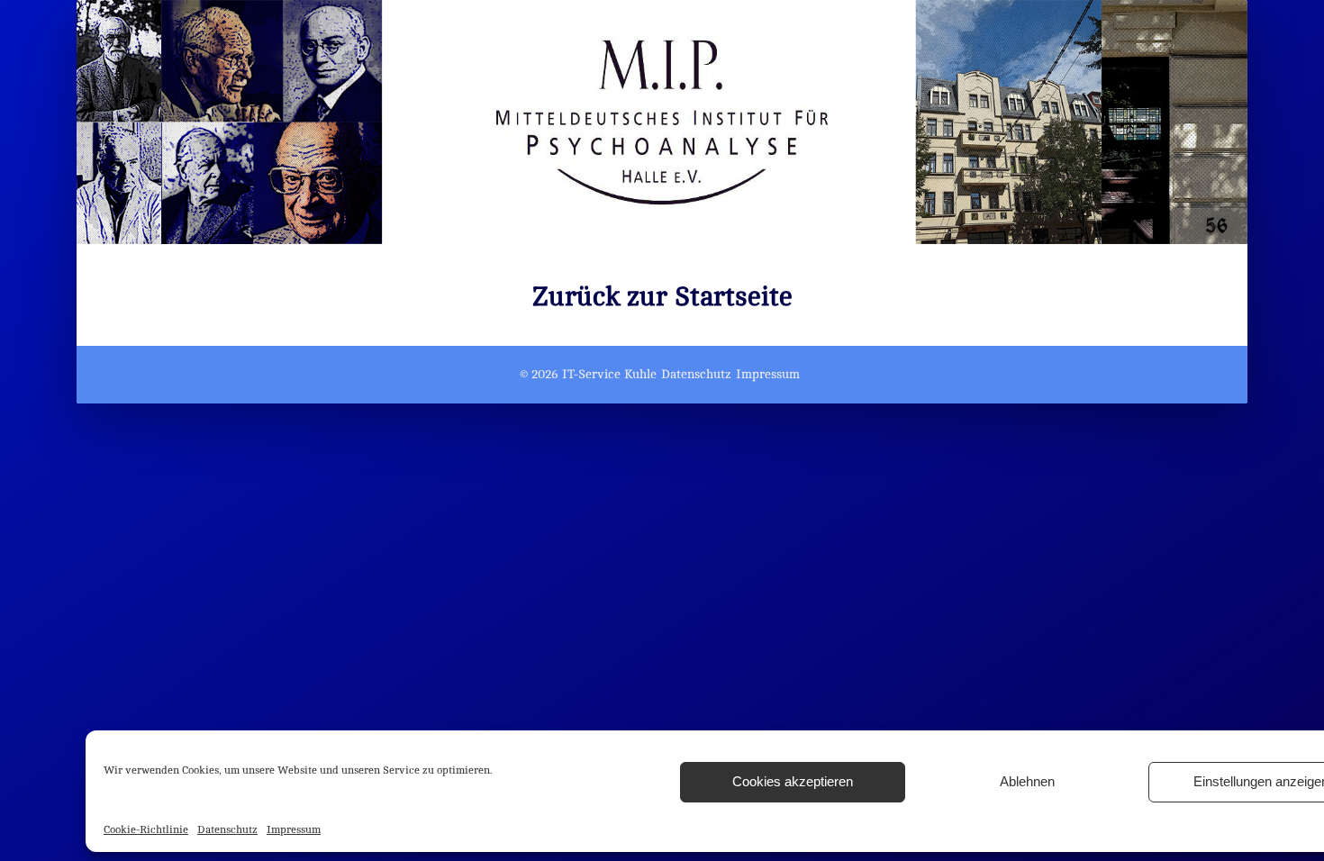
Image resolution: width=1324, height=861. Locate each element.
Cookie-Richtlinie (146, 829)
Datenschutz (227, 829)
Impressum (294, 829)
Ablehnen (1027, 781)
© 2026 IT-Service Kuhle (588, 374)
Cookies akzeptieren (792, 781)
